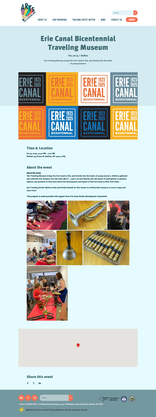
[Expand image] (47, 215)
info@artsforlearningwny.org (51, 404)
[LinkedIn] (21, 397)
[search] (135, 12)
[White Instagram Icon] (34, 397)
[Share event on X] (34, 383)
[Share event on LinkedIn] (40, 383)
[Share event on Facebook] (28, 383)
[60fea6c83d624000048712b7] (28, 397)
